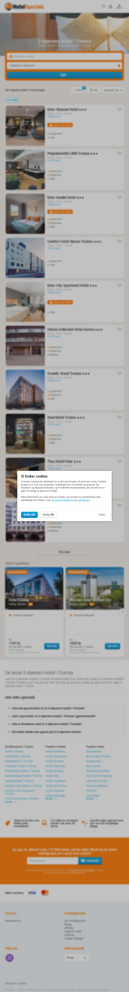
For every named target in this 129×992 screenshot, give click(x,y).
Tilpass (101, 514)
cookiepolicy (83, 500)
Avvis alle (48, 514)
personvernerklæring (62, 500)
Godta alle (29, 514)
